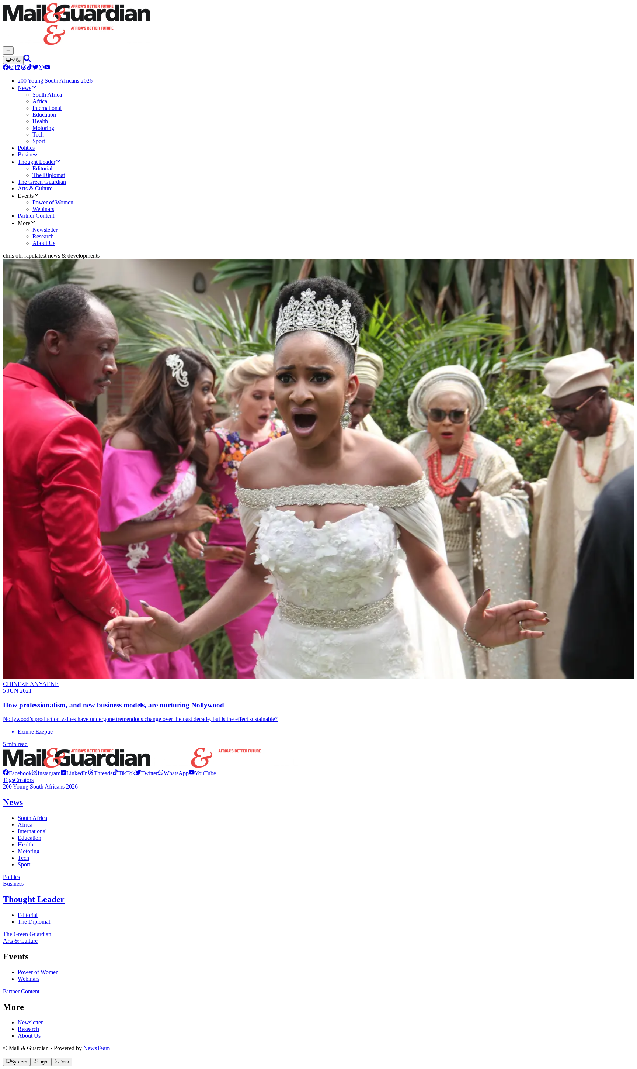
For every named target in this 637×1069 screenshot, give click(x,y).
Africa (25, 824)
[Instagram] (12, 68)
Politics (11, 877)
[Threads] (24, 68)
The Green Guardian (27, 934)
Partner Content (21, 991)
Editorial (28, 915)
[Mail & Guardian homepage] (318, 24)
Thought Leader (34, 899)
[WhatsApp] (41, 68)
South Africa (32, 818)
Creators (24, 780)
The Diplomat (34, 921)
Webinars (28, 979)
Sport (24, 864)
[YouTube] (47, 68)
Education (29, 838)
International (32, 831)
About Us (29, 1035)
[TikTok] (29, 68)
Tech (23, 858)
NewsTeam (96, 1048)
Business (13, 883)
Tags (8, 780)
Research (28, 1029)
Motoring (28, 851)
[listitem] (17, 773)
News (13, 802)
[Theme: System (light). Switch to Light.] (13, 60)
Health (25, 844)
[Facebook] (6, 68)
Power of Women (38, 972)
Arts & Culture (20, 941)
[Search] (27, 60)
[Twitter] (35, 68)
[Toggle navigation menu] (8, 50)
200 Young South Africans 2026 (40, 786)
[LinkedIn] (18, 68)
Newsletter (30, 1022)
